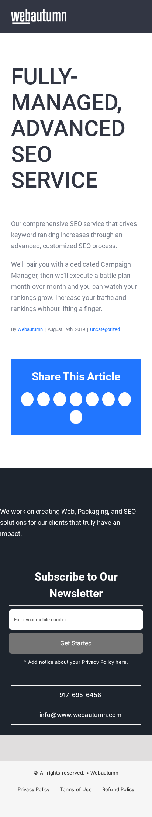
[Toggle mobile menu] (138, 16)
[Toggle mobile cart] (125, 16)
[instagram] (69, 806)
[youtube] (96, 806)
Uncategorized (105, 329)
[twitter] (83, 806)
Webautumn (30, 329)
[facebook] (56, 806)
